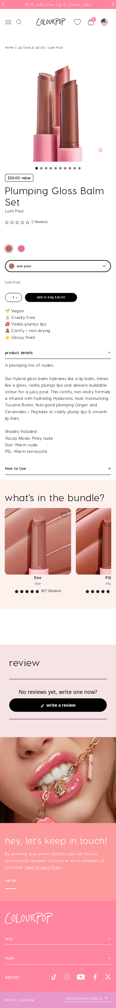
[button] (36, 168)
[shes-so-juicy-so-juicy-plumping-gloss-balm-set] (21, 248)
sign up (10, 881)
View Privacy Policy (43, 867)
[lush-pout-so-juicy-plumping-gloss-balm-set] (8, 248)
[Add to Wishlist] (64, 515)
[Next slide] (113, 4)
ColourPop (26, 1000)
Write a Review (69, 707)
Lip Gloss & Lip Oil (32, 47)
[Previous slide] (3, 4)
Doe (37, 577)
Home (9, 47)
